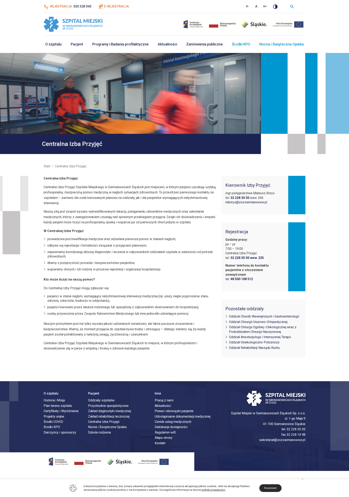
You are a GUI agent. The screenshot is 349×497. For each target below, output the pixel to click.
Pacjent (77, 44)
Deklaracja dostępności (171, 427)
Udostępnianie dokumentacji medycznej (182, 416)
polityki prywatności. (214, 489)
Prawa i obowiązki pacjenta (174, 411)
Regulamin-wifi (165, 432)
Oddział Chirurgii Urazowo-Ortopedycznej (258, 322)
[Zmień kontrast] (275, 6)
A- (247, 6)
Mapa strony (163, 438)
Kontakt (160, 443)
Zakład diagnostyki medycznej (109, 411)
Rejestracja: (70, 6)
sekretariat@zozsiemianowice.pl (282, 440)
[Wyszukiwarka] (292, 6)
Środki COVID (53, 422)
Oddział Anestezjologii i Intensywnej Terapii (260, 337)
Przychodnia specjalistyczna (108, 406)
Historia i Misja (54, 400)
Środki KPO (241, 44)
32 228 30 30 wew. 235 (247, 258)
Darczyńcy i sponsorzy (60, 432)
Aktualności (167, 44)
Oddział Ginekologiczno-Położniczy (254, 342)
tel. (239, 279)
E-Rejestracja (116, 6)
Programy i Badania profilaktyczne (120, 44)
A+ (265, 6)
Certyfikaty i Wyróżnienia (61, 411)
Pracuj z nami (164, 400)
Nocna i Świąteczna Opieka (281, 44)
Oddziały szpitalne (101, 400)
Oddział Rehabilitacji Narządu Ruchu (254, 348)
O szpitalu (53, 44)
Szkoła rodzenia (99, 432)
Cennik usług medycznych (173, 422)
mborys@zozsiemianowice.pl (246, 202)
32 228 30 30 (296, 429)
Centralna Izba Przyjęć (104, 422)
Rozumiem (270, 488)
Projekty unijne (54, 416)
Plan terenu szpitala (58, 406)
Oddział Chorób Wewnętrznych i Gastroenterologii (264, 316)
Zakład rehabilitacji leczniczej (108, 416)
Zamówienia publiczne (204, 44)
